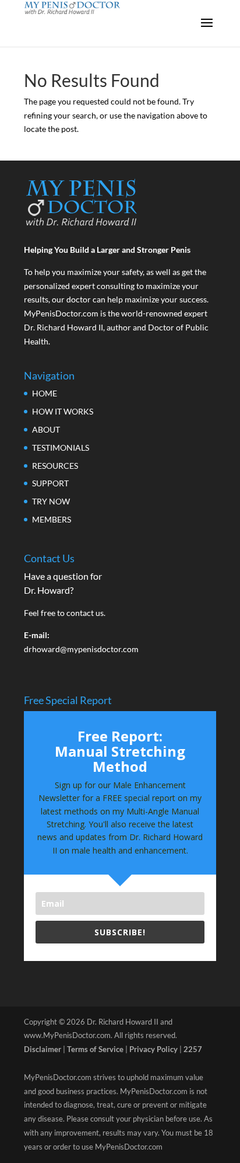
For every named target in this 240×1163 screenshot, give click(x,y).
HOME (44, 393)
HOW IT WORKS (62, 411)
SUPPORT (50, 483)
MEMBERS (51, 519)
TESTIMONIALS (60, 447)
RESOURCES (55, 466)
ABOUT (46, 429)
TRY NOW (51, 501)
